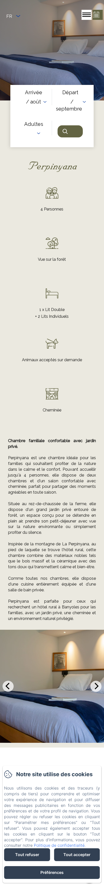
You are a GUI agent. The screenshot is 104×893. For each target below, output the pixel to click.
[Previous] (8, 686)
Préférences (52, 872)
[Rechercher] (70, 131)
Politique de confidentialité (59, 845)
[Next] (95, 686)
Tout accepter (76, 854)
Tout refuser (27, 854)
